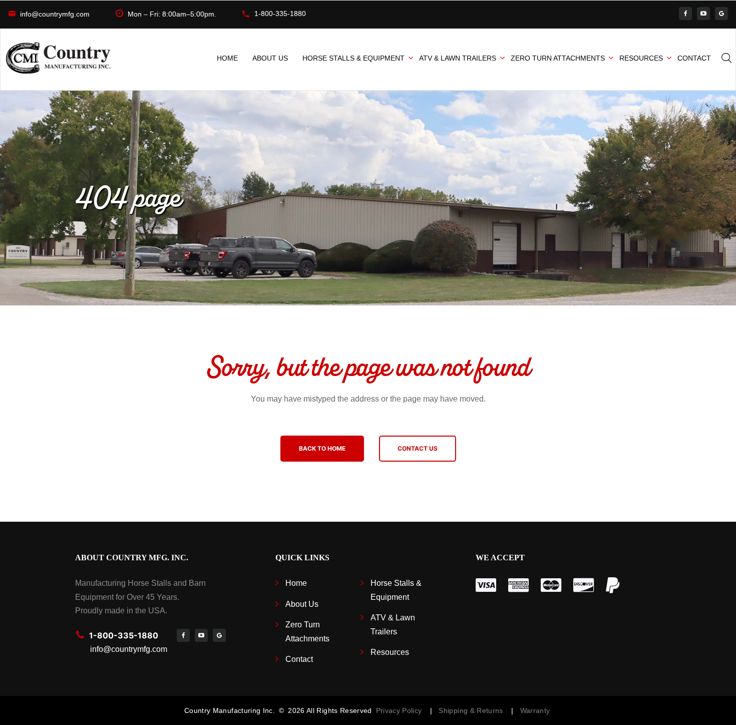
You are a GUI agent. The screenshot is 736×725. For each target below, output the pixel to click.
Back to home (322, 448)
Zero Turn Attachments (558, 58)
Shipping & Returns (473, 710)
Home (227, 58)
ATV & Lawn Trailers (457, 58)
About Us (270, 58)
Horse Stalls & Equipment (353, 58)
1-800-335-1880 (280, 14)
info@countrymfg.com (55, 14)
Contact (694, 58)
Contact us (418, 448)
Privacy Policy (399, 710)
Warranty (535, 710)
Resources (641, 58)
